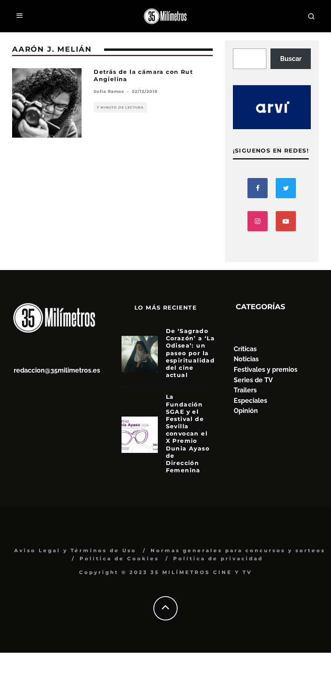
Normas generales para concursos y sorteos (238, 550)
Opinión (246, 411)
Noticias (246, 359)
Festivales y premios (265, 369)
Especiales (250, 400)
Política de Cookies (119, 558)
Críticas (245, 349)
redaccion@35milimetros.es (57, 370)
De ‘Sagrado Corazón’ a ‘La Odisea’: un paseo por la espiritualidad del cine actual (190, 353)
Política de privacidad (218, 558)
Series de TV (253, 380)
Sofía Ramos (109, 91)
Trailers (245, 390)
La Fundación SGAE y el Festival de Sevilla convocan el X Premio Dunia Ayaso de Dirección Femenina (187, 433)
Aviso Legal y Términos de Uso (75, 550)
